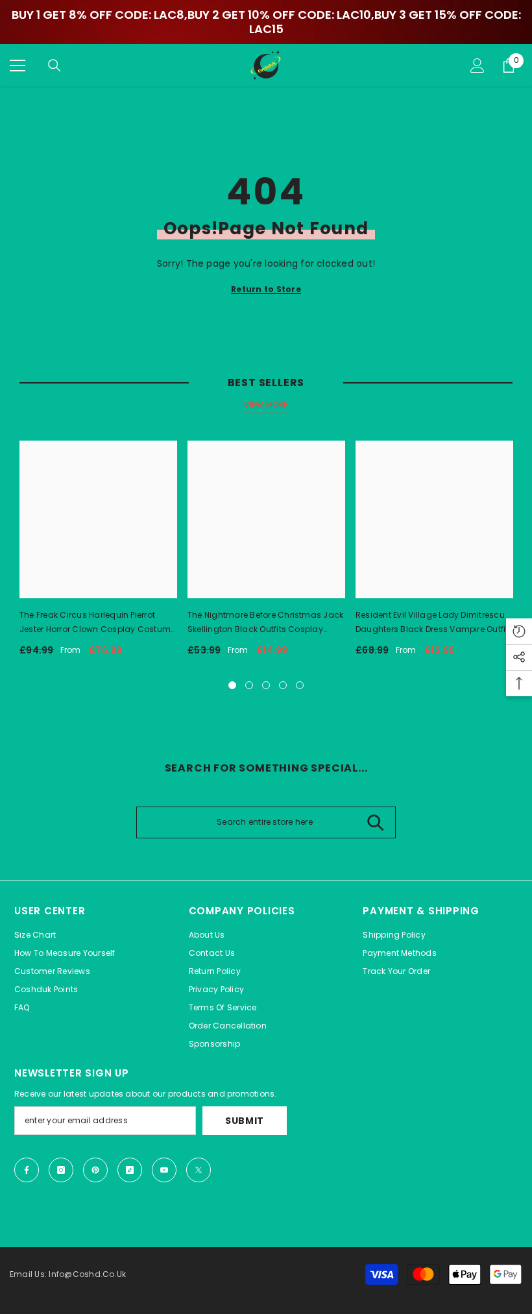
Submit (244, 1120)
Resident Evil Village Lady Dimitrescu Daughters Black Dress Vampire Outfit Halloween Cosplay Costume (432, 623)
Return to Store (266, 289)
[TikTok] (129, 1170)
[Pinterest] (95, 1170)
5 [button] (300, 685)
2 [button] (249, 685)
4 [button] (283, 685)
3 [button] (266, 685)
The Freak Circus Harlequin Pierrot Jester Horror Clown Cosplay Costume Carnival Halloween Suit (97, 623)
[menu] (17, 65)
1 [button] (232, 685)
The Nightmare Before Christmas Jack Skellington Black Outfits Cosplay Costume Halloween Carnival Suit (265, 623)
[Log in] (477, 65)
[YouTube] (164, 1170)
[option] (98, 553)
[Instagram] (61, 1170)
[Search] (54, 65)
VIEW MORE (265, 404)
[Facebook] (26, 1170)
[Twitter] (198, 1170)
